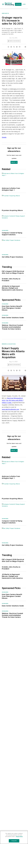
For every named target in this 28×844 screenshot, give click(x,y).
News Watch (5, 13)
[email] (19, 47)
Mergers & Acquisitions (9, 344)
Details (4, 137)
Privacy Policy (19, 836)
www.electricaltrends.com (10, 409)
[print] (25, 47)
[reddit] (17, 47)
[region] (14, 837)
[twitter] (14, 47)
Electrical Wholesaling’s (15, 398)
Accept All (14, 840)
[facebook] (8, 47)
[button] (3, 4)
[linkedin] (11, 47)
